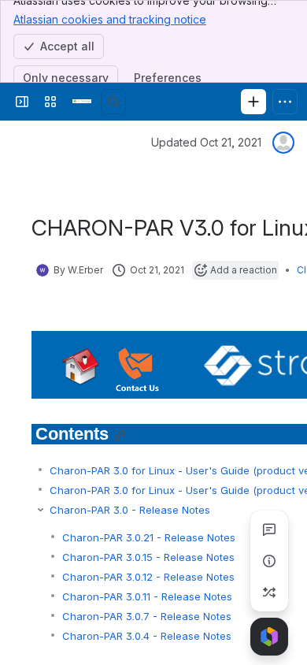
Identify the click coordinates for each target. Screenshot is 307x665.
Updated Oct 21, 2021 (206, 142)
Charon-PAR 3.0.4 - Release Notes (146, 636)
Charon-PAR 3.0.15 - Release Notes (148, 557)
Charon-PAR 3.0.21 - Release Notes (148, 537)
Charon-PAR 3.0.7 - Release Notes (146, 616)
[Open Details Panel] (269, 561)
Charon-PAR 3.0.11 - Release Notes (147, 596)
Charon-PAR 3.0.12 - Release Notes (148, 576)
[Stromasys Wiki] (81, 101)
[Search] (113, 101)
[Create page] (269, 592)
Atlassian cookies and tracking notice (109, 19)
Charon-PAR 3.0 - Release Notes (130, 509)
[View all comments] (269, 529)
